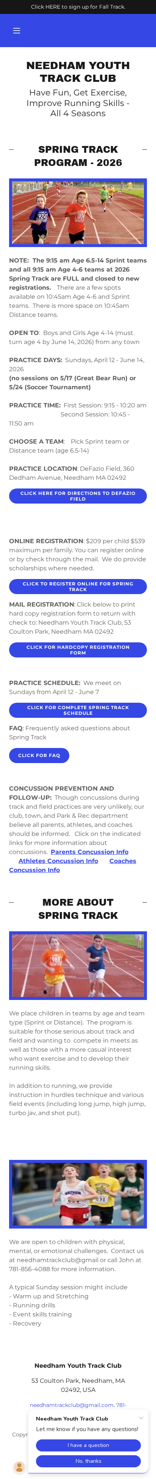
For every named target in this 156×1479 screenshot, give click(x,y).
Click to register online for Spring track (78, 586)
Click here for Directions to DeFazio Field (78, 496)
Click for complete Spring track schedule (78, 710)
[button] (16, 30)
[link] (78, 71)
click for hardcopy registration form (78, 650)
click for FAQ (39, 755)
